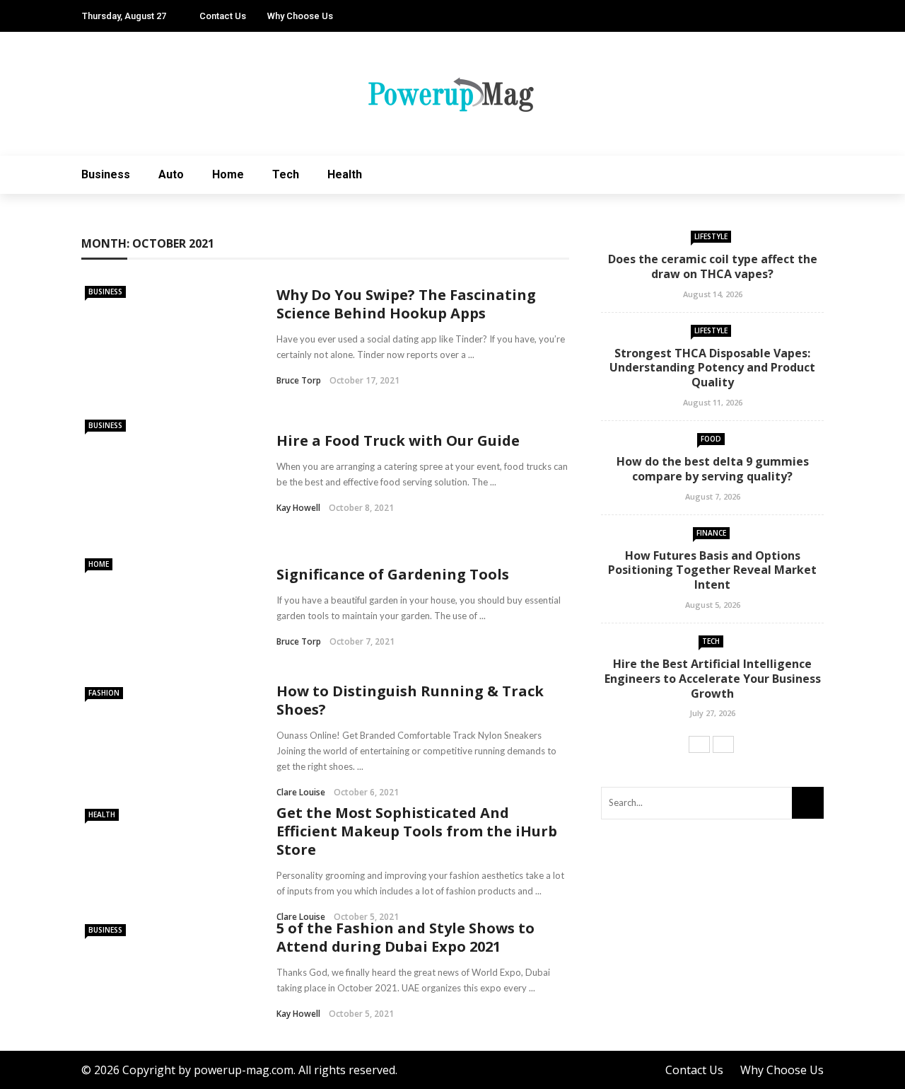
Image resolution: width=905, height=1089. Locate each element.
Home (228, 174)
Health (344, 174)
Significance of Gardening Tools (392, 574)
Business (105, 174)
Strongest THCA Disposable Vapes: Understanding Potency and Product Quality (712, 368)
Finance (711, 533)
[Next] (723, 744)
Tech (285, 174)
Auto (171, 174)
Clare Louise (300, 792)
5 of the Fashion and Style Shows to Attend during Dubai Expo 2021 (405, 937)
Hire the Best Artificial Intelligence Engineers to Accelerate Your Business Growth (713, 678)
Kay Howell (298, 508)
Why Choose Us (300, 16)
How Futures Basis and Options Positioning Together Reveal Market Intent (712, 570)
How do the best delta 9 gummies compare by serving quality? (713, 469)
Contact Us (222, 16)
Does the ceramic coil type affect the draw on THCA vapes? (712, 266)
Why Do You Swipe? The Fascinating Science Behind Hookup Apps (406, 304)
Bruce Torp (298, 380)
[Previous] (699, 744)
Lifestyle (711, 236)
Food (711, 439)
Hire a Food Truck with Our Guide (398, 440)
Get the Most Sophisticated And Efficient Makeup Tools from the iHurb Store (416, 831)
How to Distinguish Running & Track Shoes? (410, 700)
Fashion (103, 693)
